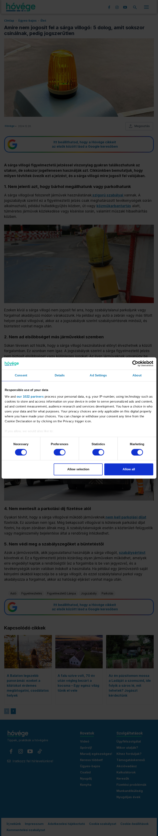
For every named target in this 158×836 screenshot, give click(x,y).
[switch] (59, 452)
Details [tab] (60, 375)
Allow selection (78, 469)
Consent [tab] (21, 375)
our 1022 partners (30, 396)
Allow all (129, 469)
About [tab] (137, 375)
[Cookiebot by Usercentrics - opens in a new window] (135, 363)
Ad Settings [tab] (98, 375)
